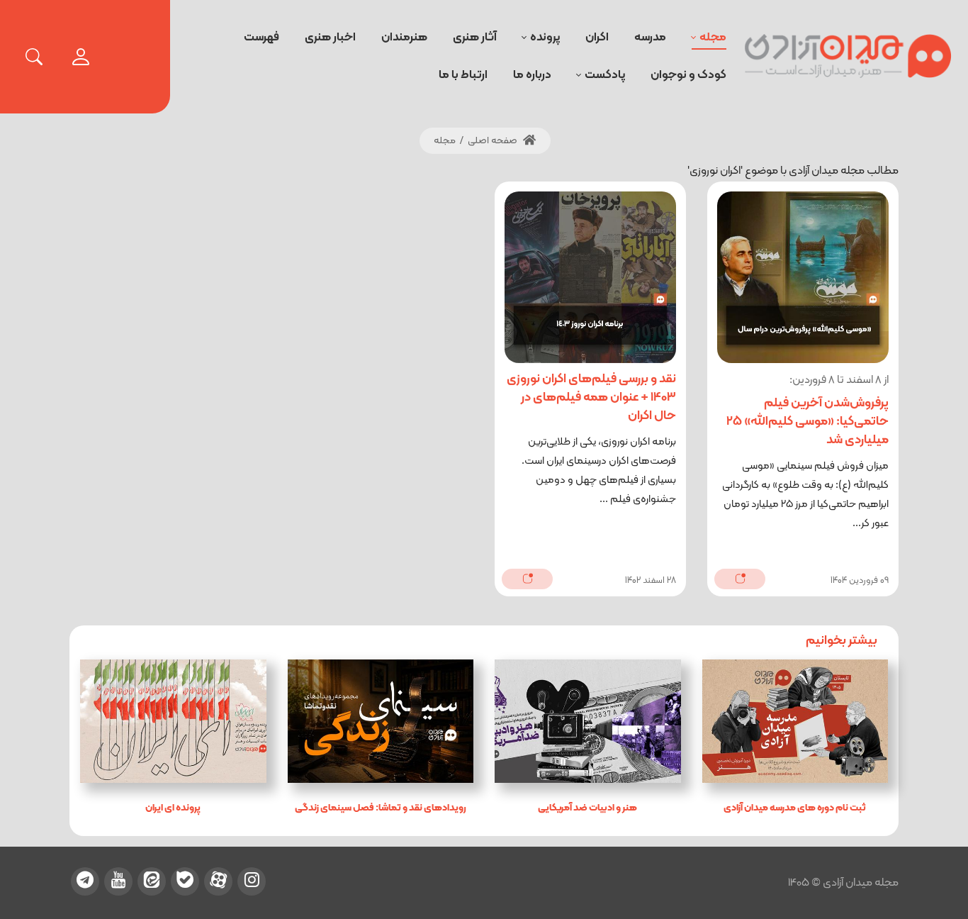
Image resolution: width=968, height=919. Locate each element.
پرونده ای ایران (173, 808)
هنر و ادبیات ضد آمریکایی (587, 808)
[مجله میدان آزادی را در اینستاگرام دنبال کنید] (251, 881)
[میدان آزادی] (848, 56)
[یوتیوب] (118, 881)
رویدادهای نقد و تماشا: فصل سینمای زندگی (380, 808)
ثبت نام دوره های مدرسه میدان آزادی (795, 808)
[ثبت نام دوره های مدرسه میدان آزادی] (795, 721)
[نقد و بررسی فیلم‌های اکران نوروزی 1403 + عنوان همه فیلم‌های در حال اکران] (590, 277)
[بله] (185, 881)
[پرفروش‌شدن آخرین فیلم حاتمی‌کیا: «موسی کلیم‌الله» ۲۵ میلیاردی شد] (803, 277)
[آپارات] (218, 881)
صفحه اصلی (493, 140)
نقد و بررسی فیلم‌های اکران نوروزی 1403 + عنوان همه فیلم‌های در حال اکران (591, 397)
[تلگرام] (85, 881)
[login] (80, 56)
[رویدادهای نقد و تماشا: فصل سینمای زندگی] (381, 721)
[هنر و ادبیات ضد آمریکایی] (588, 721)
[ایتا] (151, 881)
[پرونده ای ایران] (173, 721)
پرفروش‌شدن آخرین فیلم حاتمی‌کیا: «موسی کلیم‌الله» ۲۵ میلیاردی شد (807, 422)
